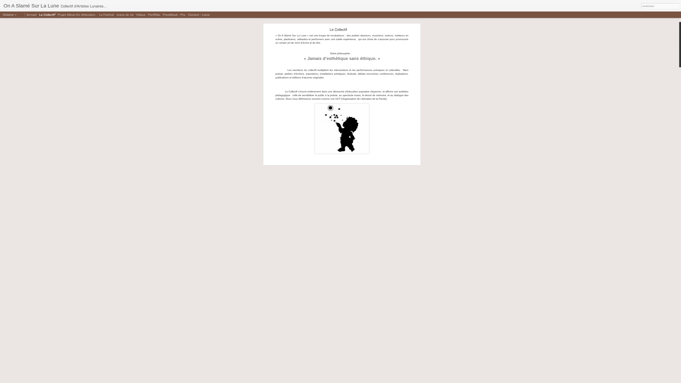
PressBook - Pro (174, 14)
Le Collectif (338, 29)
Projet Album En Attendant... (77, 14)
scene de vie (125, 14)
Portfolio (154, 14)
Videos (140, 14)
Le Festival (106, 14)
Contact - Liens (199, 14)
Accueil (32, 14)
